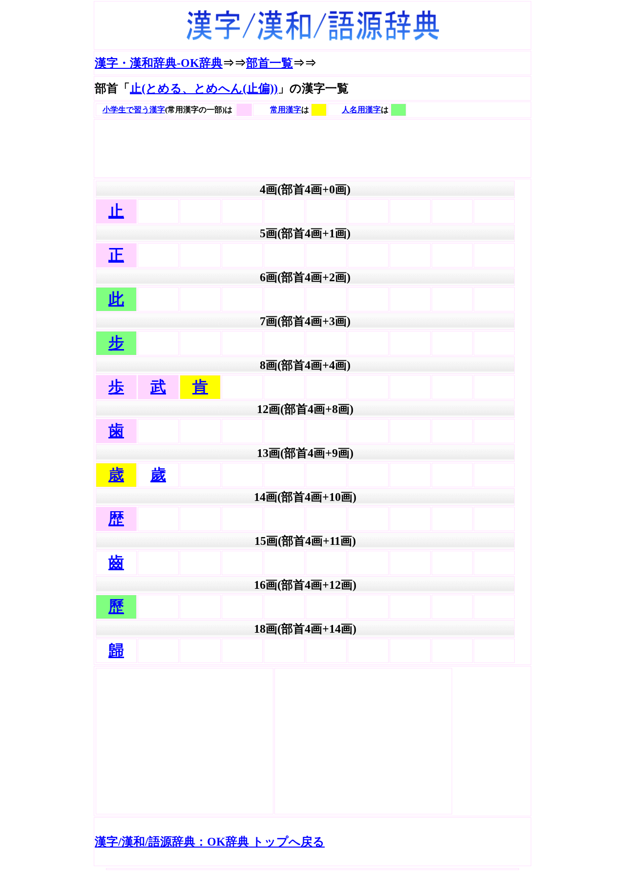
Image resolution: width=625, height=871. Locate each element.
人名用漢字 (361, 109)
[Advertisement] (272, 148)
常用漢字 (285, 109)
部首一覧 (269, 63)
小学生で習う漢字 (134, 109)
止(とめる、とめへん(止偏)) (204, 88)
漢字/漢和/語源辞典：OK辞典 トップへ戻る (210, 841)
